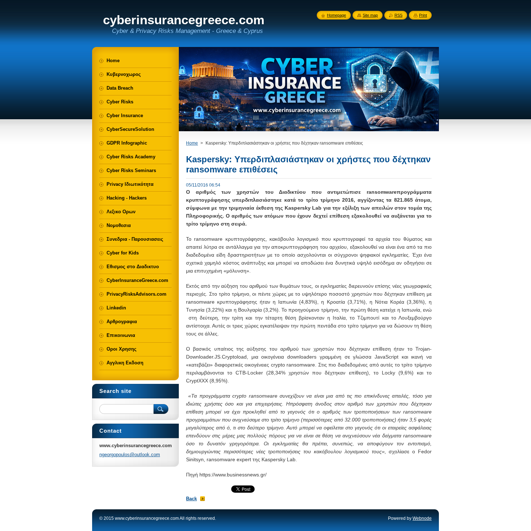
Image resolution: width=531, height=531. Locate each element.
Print (423, 15)
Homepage (336, 15)
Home (192, 143)
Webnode (422, 518)
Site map (370, 15)
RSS (398, 15)
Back (191, 498)
